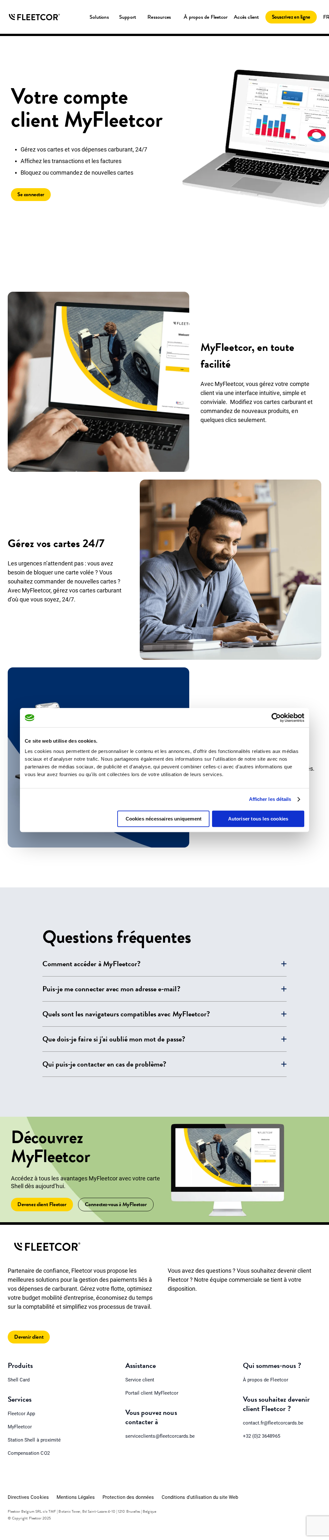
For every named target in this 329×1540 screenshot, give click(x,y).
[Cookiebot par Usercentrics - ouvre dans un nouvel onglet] (276, 717)
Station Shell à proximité (34, 1440)
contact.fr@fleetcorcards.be (273, 1423)
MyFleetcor (20, 1427)
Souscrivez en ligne (291, 17)
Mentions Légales (76, 1497)
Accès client (246, 17)
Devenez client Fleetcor (42, 1204)
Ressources (159, 17)
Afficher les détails (270, 799)
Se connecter (30, 194)
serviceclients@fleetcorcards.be (159, 1436)
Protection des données (128, 1497)
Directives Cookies (28, 1497)
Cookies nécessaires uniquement (164, 818)
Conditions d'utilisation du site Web (200, 1497)
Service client (140, 1380)
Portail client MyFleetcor (151, 1393)
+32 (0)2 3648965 (261, 1436)
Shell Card (19, 1380)
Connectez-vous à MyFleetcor (116, 1204)
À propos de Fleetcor (205, 17)
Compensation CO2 (29, 1453)
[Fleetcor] (34, 17)
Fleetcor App (21, 1413)
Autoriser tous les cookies (258, 818)
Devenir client (28, 1337)
